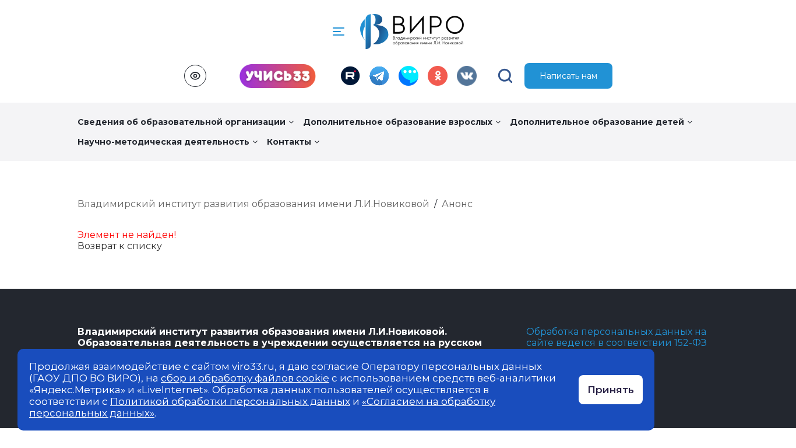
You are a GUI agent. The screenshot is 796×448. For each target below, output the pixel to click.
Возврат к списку (120, 245)
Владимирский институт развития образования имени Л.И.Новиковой (253, 203)
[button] (339, 31)
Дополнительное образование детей (597, 122)
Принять (610, 390)
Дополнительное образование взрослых (397, 122)
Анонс (457, 203)
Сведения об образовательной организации (182, 122)
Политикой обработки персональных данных (230, 401)
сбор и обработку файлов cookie (245, 378)
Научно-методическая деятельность (163, 141)
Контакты (289, 141)
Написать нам (568, 76)
